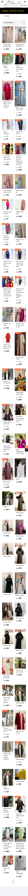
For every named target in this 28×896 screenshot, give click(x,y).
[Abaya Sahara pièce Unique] (20, 380)
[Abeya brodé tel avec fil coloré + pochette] (7, 690)
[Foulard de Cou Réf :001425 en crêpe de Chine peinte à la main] (20, 834)
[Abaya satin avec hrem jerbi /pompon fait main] (20, 409)
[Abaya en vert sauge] (7, 314)
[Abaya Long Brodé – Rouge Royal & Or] (7, 337)
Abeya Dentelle (20, 703)
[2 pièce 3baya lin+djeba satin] (7, 34)
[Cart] (25, 1)
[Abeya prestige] (20, 749)
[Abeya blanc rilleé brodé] (7, 666)
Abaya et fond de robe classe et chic (20, 325)
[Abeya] (20, 468)
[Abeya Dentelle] (20, 693)
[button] (2, 2)
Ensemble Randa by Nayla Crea (20, 815)
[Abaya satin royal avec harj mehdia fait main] (7, 438)
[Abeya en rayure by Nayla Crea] (7, 718)
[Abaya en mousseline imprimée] (7, 228)
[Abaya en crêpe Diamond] (7, 204)
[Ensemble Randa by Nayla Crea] (20, 804)
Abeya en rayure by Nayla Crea (8, 729)
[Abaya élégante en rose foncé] (7, 181)
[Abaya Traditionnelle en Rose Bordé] (20, 440)
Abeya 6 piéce (7, 645)
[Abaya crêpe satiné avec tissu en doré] (7, 148)
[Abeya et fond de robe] (20, 720)
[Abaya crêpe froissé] (20, 124)
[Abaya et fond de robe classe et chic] (20, 314)
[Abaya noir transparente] (7, 374)
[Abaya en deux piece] (20, 204)
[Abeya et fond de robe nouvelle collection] (7, 746)
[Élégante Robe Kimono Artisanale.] (7, 801)
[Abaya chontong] (7, 124)
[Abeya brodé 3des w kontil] (20, 663)
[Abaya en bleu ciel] (20, 181)
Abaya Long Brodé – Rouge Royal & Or (7, 346)
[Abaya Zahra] (7, 469)
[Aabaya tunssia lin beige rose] (20, 34)
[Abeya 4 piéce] (7, 582)
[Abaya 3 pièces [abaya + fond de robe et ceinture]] (7, 90)
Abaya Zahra (7, 481)
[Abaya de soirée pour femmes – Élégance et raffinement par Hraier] (20, 148)
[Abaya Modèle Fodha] (20, 344)
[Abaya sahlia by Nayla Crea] (7, 412)
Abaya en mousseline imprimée (6, 237)
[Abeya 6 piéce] (7, 636)
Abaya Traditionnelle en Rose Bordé (20, 451)
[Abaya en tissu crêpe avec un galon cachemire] (7, 254)
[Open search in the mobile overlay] (13, 5)
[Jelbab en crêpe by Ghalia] (7, 885)
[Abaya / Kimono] (7, 58)
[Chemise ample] (20, 774)
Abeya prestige (20, 759)
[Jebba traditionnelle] (20, 863)
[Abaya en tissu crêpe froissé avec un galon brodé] (20, 254)
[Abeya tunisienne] (7, 777)
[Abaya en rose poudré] (20, 230)
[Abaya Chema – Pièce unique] (20, 93)
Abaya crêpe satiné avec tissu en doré (7, 157)
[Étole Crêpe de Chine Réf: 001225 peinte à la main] (7, 834)
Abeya (17, 479)
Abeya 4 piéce (7, 594)
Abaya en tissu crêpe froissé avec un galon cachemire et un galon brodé (7, 292)
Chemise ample (20, 781)
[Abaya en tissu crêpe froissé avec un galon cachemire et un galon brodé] (7, 281)
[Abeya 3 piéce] (20, 501)
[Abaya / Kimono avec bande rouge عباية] (20, 58)
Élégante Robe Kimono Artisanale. (7, 810)
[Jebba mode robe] (7, 861)
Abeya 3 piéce (19, 512)
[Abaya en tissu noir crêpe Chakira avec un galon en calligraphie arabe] (20, 281)
